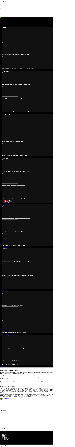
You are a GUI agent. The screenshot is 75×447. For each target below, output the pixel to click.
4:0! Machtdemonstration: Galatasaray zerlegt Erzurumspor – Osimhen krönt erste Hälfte (18, 127)
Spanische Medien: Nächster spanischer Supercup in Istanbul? (13, 245)
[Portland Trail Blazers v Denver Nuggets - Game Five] (10, 259)
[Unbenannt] (10, 196)
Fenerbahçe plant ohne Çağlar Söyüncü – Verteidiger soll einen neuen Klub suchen (17, 111)
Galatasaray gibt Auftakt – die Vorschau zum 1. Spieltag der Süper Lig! (15, 198)
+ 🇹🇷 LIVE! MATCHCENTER (7, 200)
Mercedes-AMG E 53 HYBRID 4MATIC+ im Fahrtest (11, 360)
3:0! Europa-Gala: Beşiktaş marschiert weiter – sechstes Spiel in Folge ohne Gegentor (17, 68)
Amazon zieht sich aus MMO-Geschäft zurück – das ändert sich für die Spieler (16, 318)
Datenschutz (4, 435)
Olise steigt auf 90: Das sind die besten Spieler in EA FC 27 (12, 305)
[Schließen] (0, 445)
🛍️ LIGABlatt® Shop (5, 439)
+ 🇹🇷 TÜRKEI (4, 157)
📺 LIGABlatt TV (4, 437)
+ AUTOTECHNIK (5, 334)
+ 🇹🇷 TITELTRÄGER (6, 202)
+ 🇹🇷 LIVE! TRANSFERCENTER (7, 201)
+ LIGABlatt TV (4, 366)
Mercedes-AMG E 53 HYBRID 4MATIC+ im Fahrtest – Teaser (13, 364)
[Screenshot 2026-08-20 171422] (10, 39)
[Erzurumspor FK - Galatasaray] (10, 126)
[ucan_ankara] (10, 183)
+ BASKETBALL (4, 247)
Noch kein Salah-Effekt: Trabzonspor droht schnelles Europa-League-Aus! (15, 171)
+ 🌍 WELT (4, 203)
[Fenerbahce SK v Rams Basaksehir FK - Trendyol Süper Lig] (10, 109)
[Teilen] (2, 445)
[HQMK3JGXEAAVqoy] (10, 52)
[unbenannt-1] (10, 358)
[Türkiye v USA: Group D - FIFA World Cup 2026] (10, 229)
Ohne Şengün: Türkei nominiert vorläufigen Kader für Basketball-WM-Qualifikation (17, 275)
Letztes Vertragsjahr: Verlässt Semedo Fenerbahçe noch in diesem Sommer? (16, 84)
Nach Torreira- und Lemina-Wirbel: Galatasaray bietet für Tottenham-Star (16, 155)
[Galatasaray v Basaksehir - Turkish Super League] (10, 139)
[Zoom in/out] (7, 445)
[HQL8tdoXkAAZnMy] (10, 66)
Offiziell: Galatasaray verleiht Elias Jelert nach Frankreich (12, 141)
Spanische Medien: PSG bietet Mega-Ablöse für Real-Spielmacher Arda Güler (16, 218)
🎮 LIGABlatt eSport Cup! (5, 438)
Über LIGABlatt (4, 434)
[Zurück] (0, 446)
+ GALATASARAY (4, 113)
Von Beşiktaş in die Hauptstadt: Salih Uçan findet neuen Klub (13, 185)
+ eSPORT (3, 290)
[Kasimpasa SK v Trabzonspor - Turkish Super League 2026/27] (10, 169)
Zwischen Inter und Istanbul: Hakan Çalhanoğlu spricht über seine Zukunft (16, 231)
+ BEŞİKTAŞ (4, 26)
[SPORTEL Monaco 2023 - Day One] (10, 273)
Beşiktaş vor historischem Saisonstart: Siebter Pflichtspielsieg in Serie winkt (16, 54)
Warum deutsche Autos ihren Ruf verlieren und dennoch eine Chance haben (16, 348)
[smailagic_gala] (10, 287)
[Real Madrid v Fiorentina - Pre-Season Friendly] (10, 243)
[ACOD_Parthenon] (10, 330)
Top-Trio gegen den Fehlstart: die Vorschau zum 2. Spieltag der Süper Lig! (15, 40)
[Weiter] (2, 446)
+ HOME (3, 25)
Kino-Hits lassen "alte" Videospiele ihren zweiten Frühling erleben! (14, 332)
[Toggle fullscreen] (4, 445)
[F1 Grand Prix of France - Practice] (10, 346)
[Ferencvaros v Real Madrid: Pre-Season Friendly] (10, 216)
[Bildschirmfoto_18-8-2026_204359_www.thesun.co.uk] (10, 303)
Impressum (3, 436)
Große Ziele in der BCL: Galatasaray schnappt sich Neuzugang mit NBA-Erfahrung (17, 288)
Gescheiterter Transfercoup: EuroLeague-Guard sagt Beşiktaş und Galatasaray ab (17, 261)
